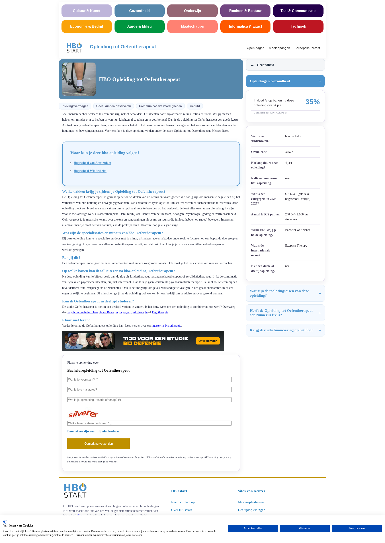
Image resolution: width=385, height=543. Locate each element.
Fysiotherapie (139, 312)
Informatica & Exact (245, 26)
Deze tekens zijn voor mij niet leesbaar (93, 431)
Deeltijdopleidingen (251, 510)
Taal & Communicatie (298, 11)
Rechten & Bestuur (245, 11)
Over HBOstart (181, 510)
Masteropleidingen (251, 502)
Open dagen (255, 48)
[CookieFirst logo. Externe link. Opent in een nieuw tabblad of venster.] (5, 522)
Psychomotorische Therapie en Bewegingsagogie (98, 312)
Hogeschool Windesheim (90, 170)
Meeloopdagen (279, 48)
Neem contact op (183, 502)
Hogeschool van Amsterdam (92, 162)
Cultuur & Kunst (86, 11)
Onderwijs (192, 11)
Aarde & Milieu (139, 26)
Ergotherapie (160, 312)
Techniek (298, 26)
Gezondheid (139, 11)
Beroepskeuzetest (307, 48)
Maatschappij (192, 26)
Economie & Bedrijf (86, 26)
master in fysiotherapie (166, 325)
